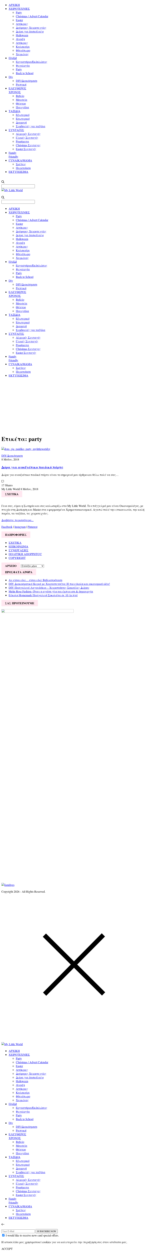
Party (19, 12)
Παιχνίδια (22, 107)
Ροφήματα (22, 141)
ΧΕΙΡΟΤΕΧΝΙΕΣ (19, 8)
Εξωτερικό (22, 115)
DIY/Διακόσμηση (26, 81)
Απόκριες (22, 24)
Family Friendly (13, 154)
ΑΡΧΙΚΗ (14, 5)
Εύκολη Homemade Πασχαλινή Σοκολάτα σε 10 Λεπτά (43, 595)
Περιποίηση (23, 168)
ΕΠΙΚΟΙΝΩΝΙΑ (18, 546)
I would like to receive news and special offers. (32, 1235)
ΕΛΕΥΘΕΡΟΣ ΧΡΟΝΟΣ (17, 90)
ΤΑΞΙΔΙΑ (14, 111)
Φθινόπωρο (23, 50)
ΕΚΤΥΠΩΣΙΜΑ (18, 172)
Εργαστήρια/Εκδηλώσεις (31, 62)
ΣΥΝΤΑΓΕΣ (16, 130)
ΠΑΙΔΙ (13, 58)
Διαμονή (21, 122)
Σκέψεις (21, 164)
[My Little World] (12, 190)
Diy (11, 77)
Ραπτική (21, 84)
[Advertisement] (74, 405)
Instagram (20, 527)
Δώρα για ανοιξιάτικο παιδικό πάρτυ (32, 467)
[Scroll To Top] (2, 1224)
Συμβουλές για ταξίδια (30, 126)
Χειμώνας (22, 54)
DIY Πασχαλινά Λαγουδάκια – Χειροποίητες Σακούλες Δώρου (49, 587)
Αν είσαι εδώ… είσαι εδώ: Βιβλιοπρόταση (35, 580)
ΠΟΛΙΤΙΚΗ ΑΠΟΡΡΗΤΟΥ (25, 554)
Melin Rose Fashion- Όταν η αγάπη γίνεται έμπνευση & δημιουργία (51, 591)
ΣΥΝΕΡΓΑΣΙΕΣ (18, 550)
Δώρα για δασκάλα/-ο (30, 31)
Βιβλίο (20, 96)
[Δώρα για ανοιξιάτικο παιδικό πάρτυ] (25, 449)
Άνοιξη (20, 39)
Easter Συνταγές (26, 149)
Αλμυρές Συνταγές (28, 134)
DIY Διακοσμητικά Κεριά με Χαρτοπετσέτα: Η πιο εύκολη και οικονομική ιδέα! (59, 584)
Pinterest (32, 527)
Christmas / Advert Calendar (32, 16)
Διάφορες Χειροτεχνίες (31, 27)
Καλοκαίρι (23, 46)
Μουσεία (21, 99)
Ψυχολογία (23, 65)
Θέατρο (21, 103)
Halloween (22, 35)
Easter (19, 20)
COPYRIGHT (17, 558)
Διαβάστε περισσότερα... (17, 520)
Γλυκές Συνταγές (27, 137)
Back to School (24, 73)
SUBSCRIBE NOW (46, 1231)
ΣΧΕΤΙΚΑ (15, 542)
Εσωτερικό (23, 118)
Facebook (6, 527)
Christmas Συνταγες (28, 145)
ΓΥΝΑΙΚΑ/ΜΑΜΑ (20, 160)
